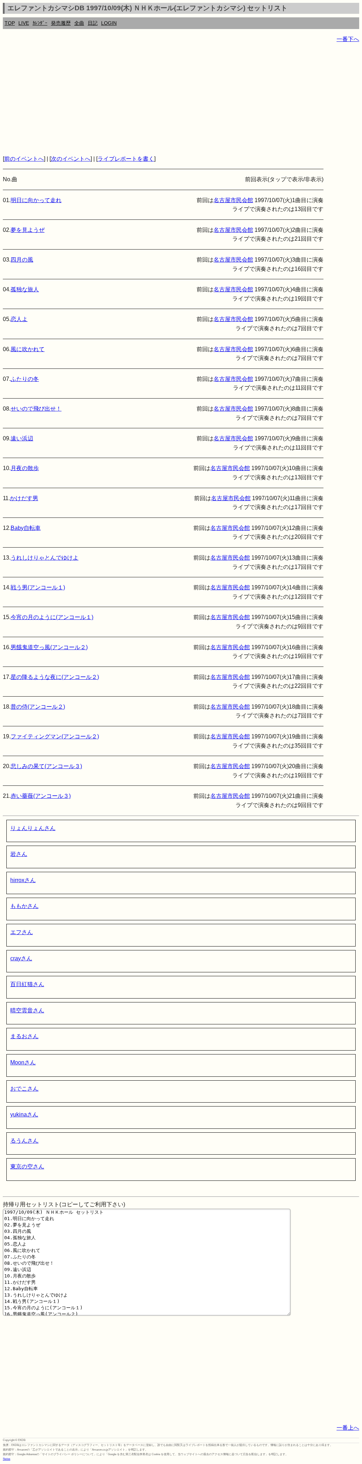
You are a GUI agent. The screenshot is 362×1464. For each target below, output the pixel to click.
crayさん (21, 958)
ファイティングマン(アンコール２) (55, 736)
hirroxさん (23, 880)
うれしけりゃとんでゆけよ (44, 558)
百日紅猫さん (27, 984)
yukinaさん (24, 1114)
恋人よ (19, 319)
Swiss (6, 1458)
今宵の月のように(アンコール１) (52, 617)
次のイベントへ (70, 159)
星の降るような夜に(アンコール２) (55, 677)
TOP (10, 23)
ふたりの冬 (25, 379)
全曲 (79, 23)
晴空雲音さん (27, 1010)
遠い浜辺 (22, 438)
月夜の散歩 (25, 468)
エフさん (21, 932)
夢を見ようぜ (28, 230)
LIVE (23, 23)
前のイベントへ (24, 159)
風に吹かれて (28, 349)
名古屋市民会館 (233, 200)
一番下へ (348, 39)
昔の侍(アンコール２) (38, 707)
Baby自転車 (26, 528)
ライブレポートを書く (126, 159)
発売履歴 (61, 23)
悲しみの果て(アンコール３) (46, 766)
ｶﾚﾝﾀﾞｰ (40, 23)
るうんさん (24, 1141)
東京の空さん (27, 1166)
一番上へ (348, 1428)
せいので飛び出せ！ (36, 409)
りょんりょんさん (33, 828)
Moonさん (23, 1062)
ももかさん (24, 906)
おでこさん (24, 1089)
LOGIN (109, 23)
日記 (93, 23)
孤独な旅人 (25, 289)
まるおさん (24, 1036)
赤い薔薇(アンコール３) (41, 796)
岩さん (18, 854)
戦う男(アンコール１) (38, 587)
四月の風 (22, 260)
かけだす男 (24, 498)
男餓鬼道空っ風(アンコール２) (49, 647)
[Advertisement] (181, 99)
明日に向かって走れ (36, 200)
